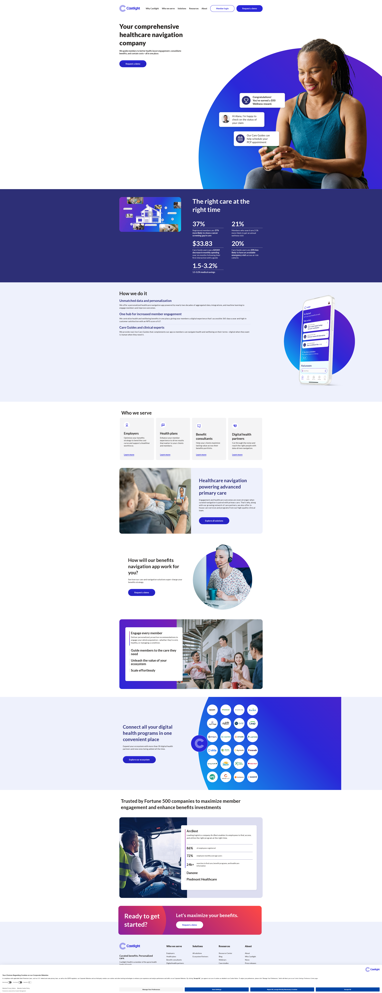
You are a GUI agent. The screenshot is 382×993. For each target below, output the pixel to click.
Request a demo (249, 8)
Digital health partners (175, 963)
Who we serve (168, 8)
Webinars (222, 960)
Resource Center (225, 953)
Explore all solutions (214, 521)
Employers (170, 953)
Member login (222, 8)
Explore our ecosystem (139, 759)
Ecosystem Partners (200, 956)
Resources (194, 8)
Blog (220, 956)
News (247, 960)
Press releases (250, 963)
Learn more (129, 454)
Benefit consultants (174, 960)
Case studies (224, 963)
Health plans (171, 956)
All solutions (197, 953)
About (204, 8)
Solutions (182, 8)
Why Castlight (152, 8)
